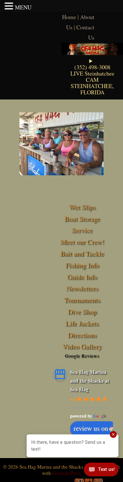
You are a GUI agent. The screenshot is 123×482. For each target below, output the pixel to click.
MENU (23, 7)
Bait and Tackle (82, 253)
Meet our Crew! (82, 241)
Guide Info (82, 276)
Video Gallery (82, 346)
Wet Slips (82, 206)
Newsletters (82, 288)
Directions (82, 334)
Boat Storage (82, 218)
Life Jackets (82, 323)
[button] (10, 6)
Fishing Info (82, 265)
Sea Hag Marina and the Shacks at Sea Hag (89, 380)
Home (69, 17)
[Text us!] (101, 470)
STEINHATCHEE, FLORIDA (92, 89)
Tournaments (82, 299)
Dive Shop (82, 311)
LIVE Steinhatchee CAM (92, 77)
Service (82, 230)
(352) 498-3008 (92, 67)
